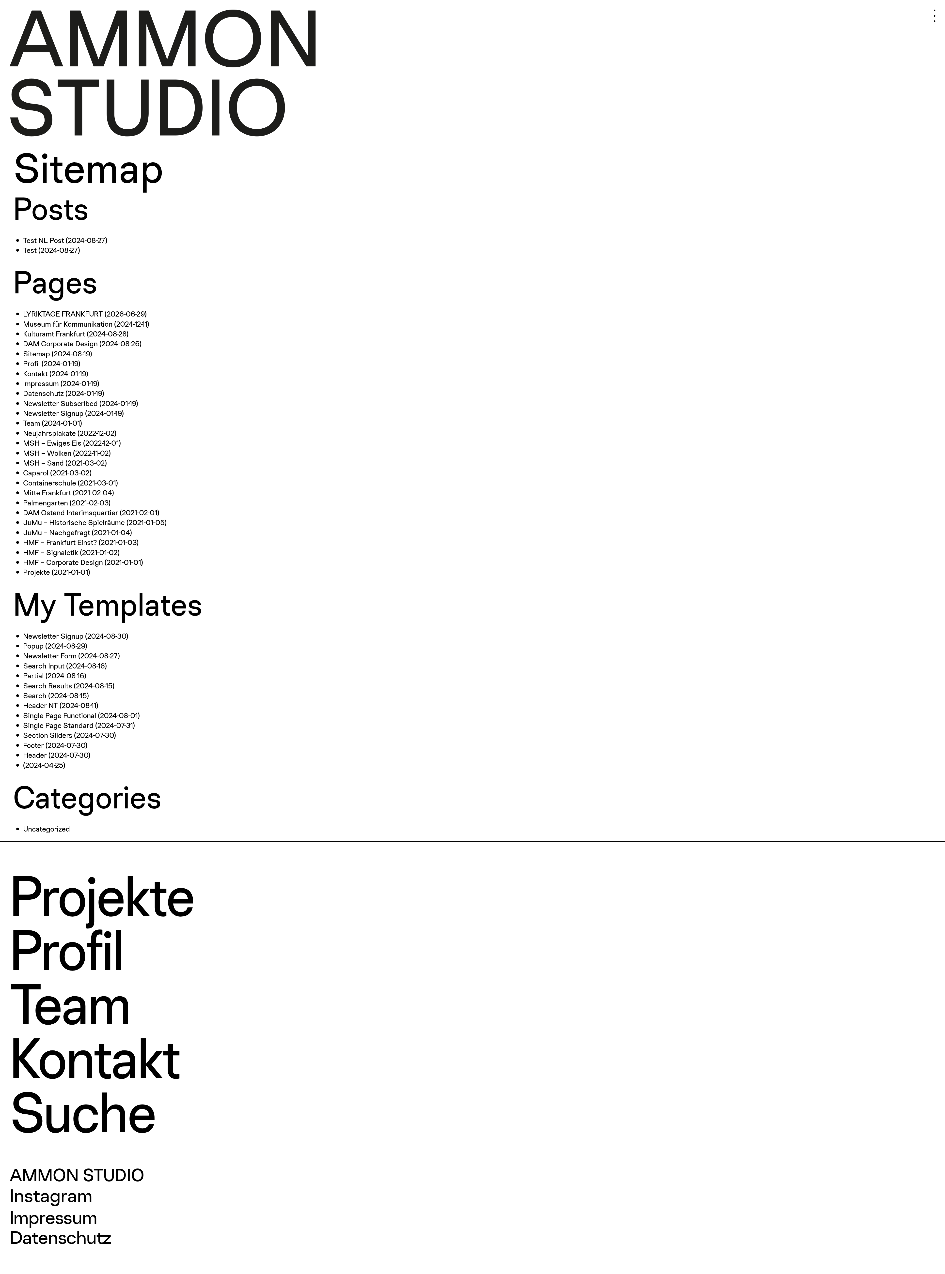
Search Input (43, 666)
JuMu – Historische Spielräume (74, 522)
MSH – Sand (43, 463)
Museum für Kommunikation (67, 324)
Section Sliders (47, 735)
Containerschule (49, 483)
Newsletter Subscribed (60, 403)
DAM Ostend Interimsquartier (70, 512)
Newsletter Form (50, 656)
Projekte (36, 572)
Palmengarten (45, 503)
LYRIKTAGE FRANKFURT (63, 314)
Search (35, 695)
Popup (33, 646)
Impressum (41, 383)
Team (31, 423)
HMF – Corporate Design (63, 562)
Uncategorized (46, 829)
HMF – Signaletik (50, 552)
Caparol (35, 473)
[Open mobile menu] (907, 12)
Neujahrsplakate (49, 433)
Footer (33, 745)
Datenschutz (43, 393)
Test (30, 250)
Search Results (47, 686)
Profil (31, 363)
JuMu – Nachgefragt (56, 532)
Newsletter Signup (53, 413)
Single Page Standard (58, 725)
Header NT (40, 705)
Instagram (51, 1195)
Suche (82, 1112)
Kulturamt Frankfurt (54, 334)
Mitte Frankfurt (47, 492)
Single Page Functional (59, 715)
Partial (33, 675)
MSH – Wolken (47, 453)
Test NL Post (43, 240)
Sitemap (36, 354)
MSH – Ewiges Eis (52, 443)
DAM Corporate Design (60, 343)
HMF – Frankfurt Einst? (60, 542)
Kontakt (35, 373)
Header (35, 755)
